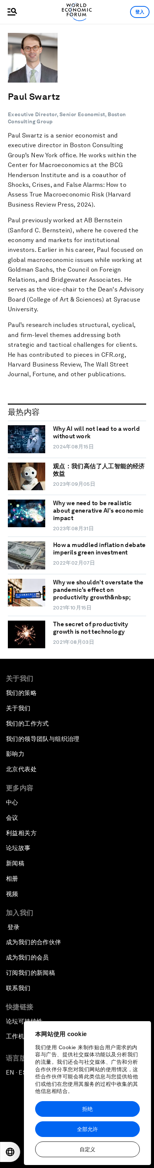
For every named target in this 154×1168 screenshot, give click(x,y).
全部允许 (87, 1129)
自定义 (87, 1149)
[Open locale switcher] (10, 1152)
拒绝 (87, 1109)
